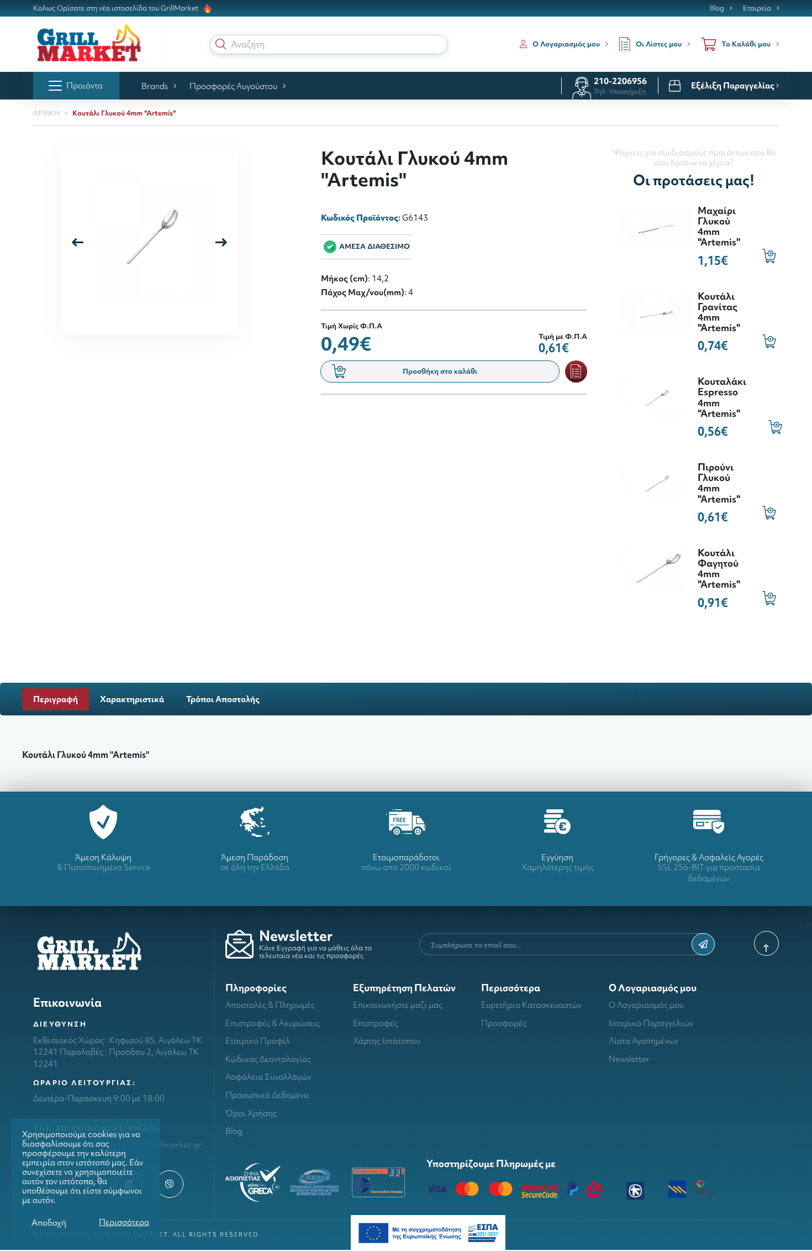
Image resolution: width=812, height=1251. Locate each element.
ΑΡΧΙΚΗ (46, 113)
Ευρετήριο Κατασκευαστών (531, 1005)
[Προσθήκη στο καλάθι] (769, 256)
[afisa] (428, 1232)
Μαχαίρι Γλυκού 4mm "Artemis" (719, 226)
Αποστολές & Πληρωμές (270, 1005)
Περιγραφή (55, 699)
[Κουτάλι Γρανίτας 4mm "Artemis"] (656, 311)
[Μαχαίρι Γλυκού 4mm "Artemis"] (656, 225)
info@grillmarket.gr (165, 1144)
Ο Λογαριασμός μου (646, 1005)
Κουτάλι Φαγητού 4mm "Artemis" (719, 568)
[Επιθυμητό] (576, 371)
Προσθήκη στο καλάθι (440, 371)
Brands (154, 86)
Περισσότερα (124, 1222)
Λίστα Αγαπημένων (643, 1040)
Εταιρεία (757, 8)
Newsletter (629, 1059)
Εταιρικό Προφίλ (257, 1040)
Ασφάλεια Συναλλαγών (268, 1076)
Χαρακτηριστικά (132, 699)
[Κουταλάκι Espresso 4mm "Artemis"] (656, 396)
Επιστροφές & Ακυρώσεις (272, 1023)
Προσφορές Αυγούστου (233, 86)
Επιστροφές (375, 1023)
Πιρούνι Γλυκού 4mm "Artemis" (719, 482)
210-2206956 (620, 81)
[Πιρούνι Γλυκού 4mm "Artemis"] (656, 482)
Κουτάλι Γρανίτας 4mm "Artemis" (719, 312)
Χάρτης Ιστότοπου (386, 1040)
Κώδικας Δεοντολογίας (268, 1059)
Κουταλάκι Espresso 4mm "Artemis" (722, 397)
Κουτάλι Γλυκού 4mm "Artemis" (124, 113)
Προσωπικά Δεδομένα (267, 1095)
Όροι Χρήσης (251, 1113)
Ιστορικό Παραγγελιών (651, 1023)
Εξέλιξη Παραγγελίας (733, 85)
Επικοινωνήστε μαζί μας (397, 1005)
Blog (717, 8)
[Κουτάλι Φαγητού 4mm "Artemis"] (656, 568)
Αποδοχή (48, 1222)
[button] (220, 44)
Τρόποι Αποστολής (223, 699)
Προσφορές (503, 1023)
